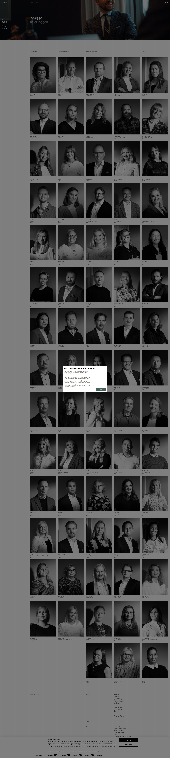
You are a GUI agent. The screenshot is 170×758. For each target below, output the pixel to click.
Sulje (101, 389)
